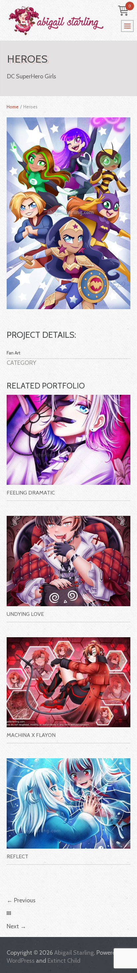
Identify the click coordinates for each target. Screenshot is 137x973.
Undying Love (25, 614)
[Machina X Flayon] (68, 682)
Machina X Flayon (31, 735)
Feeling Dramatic (31, 493)
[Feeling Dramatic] (68, 440)
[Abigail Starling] (68, 21)
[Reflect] (68, 803)
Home (13, 106)
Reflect (17, 856)
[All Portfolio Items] (9, 913)
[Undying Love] (68, 561)
